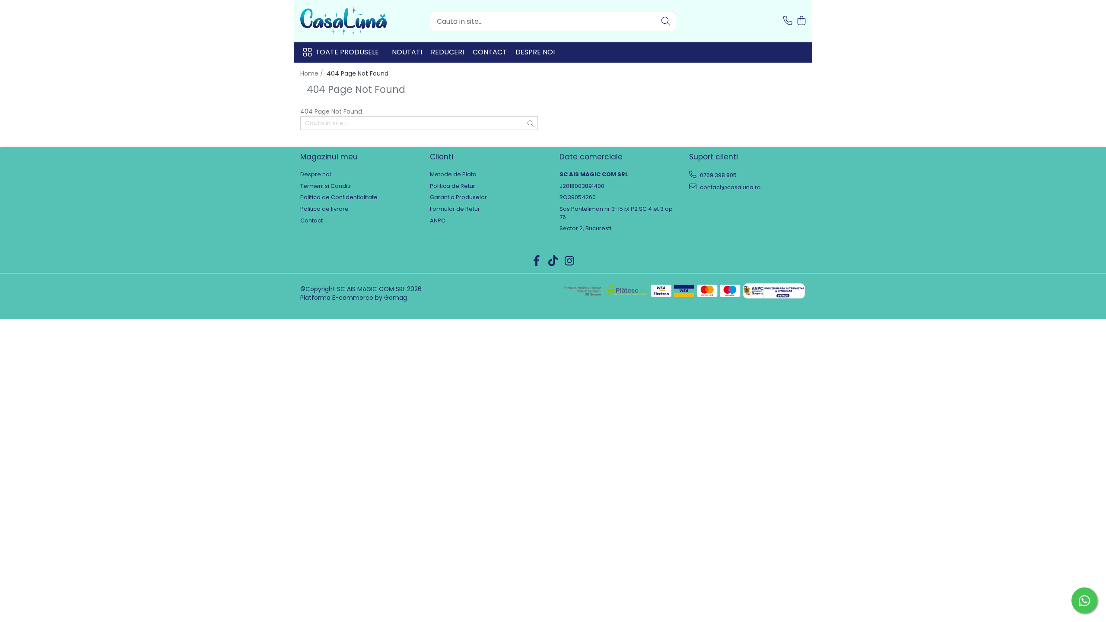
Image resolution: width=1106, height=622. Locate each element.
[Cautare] (665, 21)
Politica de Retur (452, 186)
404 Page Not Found (357, 73)
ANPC (437, 221)
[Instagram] (569, 261)
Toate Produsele (347, 52)
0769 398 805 (718, 175)
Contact (490, 52)
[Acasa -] (343, 21)
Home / (312, 73)
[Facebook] (536, 261)
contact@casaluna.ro (730, 187)
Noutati (407, 52)
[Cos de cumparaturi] (801, 21)
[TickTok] (553, 261)
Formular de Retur (455, 209)
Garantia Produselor (458, 197)
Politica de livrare (324, 209)
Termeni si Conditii (326, 186)
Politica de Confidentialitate (339, 197)
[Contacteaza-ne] (787, 21)
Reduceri (447, 52)
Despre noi (535, 52)
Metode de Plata (453, 174)
